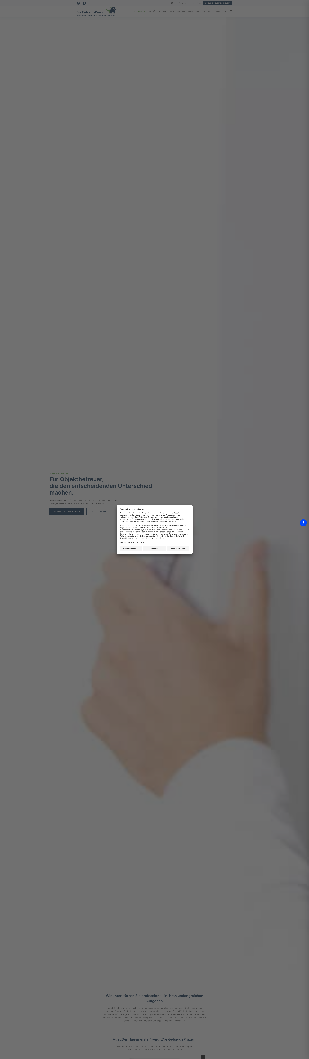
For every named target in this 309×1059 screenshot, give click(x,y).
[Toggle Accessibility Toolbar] (303, 522)
